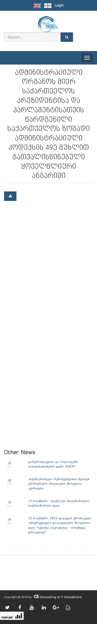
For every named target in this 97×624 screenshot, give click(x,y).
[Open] (10, 196)
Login (59, 5)
